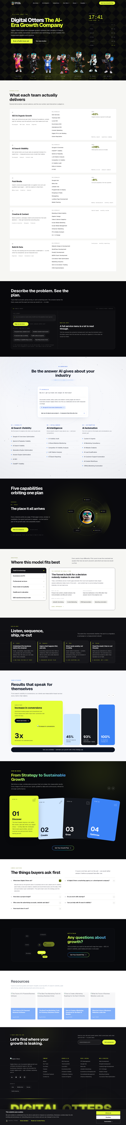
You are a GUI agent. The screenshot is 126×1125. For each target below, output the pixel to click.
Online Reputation (57, 136)
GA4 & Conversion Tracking (60, 265)
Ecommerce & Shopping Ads (88, 1071)
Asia (13, 1087)
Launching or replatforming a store (23, 339)
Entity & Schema (56, 166)
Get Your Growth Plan (107, 3)
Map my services (21, 324)
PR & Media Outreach (58, 232)
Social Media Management (59, 225)
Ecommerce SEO (56, 124)
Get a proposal (109, 1042)
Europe (28, 1087)
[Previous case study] (109, 695)
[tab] (28, 570)
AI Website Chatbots (67, 1074)
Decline (108, 1117)
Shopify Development (58, 252)
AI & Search (45, 3)
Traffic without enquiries (37, 335)
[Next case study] (113, 695)
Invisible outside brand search (40, 331)
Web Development (104, 1061)
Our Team (45, 1064)
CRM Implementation (58, 268)
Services (35, 3)
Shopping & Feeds (57, 193)
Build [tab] (77, 530)
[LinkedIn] (12, 1077)
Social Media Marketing (58, 222)
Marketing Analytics (57, 261)
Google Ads (55, 180)
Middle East (20, 1087)
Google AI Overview (57, 147)
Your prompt (16, 313)
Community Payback (48, 1074)
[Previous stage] (109, 788)
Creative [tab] (97, 530)
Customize (108, 1121)
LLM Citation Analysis (58, 157)
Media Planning (56, 202)
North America (15, 1091)
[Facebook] (16, 1077)
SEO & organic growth (20, 529)
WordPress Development (59, 249)
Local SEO (55, 121)
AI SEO (54, 169)
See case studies (41, 41)
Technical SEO (56, 118)
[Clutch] (20, 1077)
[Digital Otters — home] (16, 3)
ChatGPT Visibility (57, 150)
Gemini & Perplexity (57, 154)
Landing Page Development (60, 199)
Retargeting (55, 196)
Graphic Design (56, 216)
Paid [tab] (103, 511)
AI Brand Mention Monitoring (51, 407)
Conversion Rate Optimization (60, 258)
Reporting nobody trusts (41, 339)
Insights (82, 3)
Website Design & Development (61, 246)
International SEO (57, 127)
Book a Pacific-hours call (21, 41)
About (74, 3)
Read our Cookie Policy (38, 1120)
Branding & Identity (104, 1074)
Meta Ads (54, 183)
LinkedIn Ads (55, 186)
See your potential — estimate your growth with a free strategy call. (63, 750)
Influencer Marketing (58, 229)
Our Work (66, 3)
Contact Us (46, 1076)
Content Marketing (57, 130)
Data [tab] (71, 511)
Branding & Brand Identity (59, 213)
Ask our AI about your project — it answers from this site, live (59, 413)
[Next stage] (113, 788)
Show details (24, 1120)
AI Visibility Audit (56, 163)
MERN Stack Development (59, 255)
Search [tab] (88, 499)
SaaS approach (58, 606)
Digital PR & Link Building (59, 133)
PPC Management (85, 1061)
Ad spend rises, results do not (22, 331)
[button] (37, 723)
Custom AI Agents (66, 1076)
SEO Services (55, 115)
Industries (56, 3)
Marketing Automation (101, 602)
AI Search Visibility (66, 1071)
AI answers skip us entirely (21, 335)
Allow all (108, 1113)
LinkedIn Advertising (58, 602)
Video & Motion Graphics (59, 219)
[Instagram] (24, 1077)
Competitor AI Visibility (58, 160)
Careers (45, 1069)
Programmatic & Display (59, 190)
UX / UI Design (56, 235)
